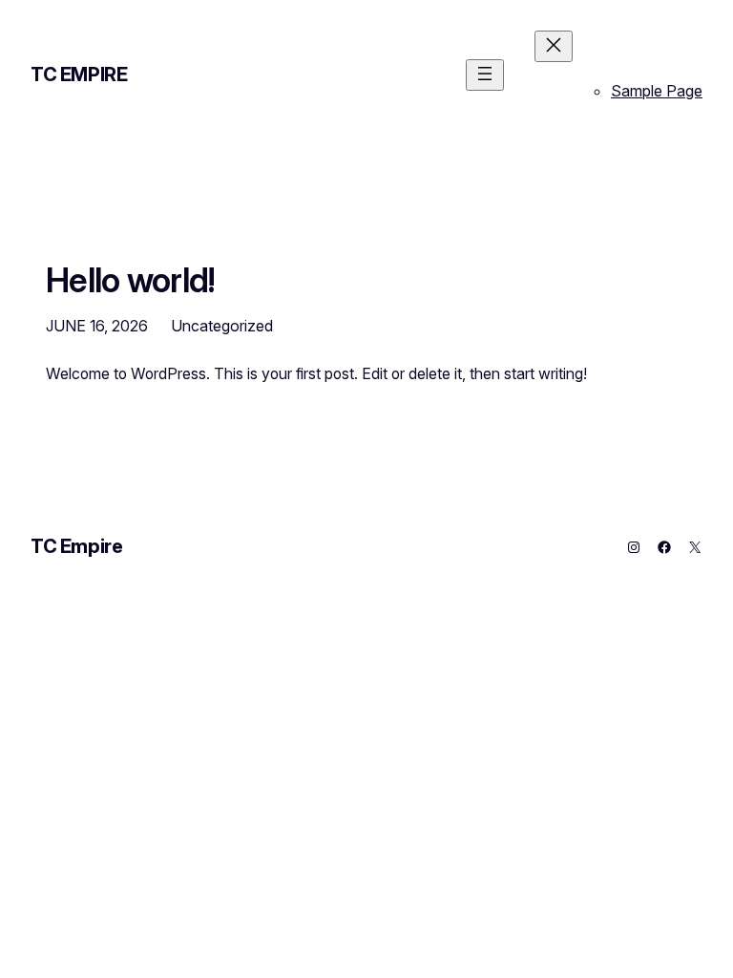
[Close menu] (553, 46)
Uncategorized (222, 325)
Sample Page (656, 90)
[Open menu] (485, 75)
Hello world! (131, 280)
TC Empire (79, 74)
